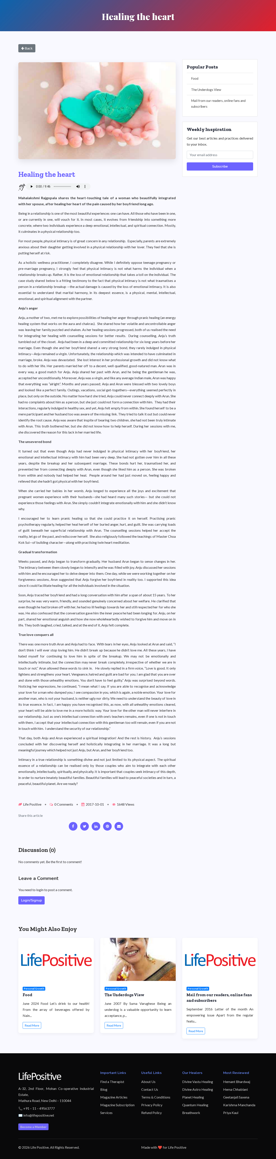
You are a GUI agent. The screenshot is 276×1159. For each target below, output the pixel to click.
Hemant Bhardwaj (236, 1082)
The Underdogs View (206, 90)
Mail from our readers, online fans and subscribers (218, 103)
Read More (32, 1025)
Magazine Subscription (117, 1105)
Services (106, 1113)
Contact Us (149, 1089)
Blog (103, 1089)
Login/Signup (31, 900)
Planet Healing (193, 1097)
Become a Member (33, 1127)
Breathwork (191, 1113)
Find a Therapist (112, 1082)
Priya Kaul (230, 1113)
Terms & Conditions (155, 1097)
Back (28, 48)
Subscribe (220, 166)
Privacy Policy (151, 1105)
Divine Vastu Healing (197, 1082)
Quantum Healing (195, 1105)
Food (194, 78)
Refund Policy (151, 1113)
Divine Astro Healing (197, 1089)
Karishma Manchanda (239, 1105)
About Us (148, 1082)
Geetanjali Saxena (236, 1097)
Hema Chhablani (235, 1089)
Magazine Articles (113, 1097)
